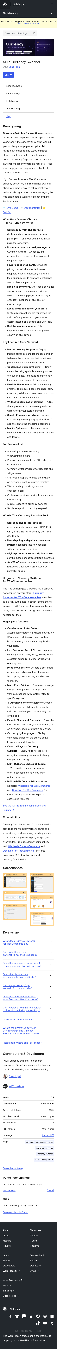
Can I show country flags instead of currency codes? (17, 987)
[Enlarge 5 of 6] (50, 899)
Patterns (34, 1245)
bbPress (9, 1290)
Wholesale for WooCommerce (34, 785)
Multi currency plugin (44, 1160)
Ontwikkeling (13, 108)
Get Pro (7, 212)
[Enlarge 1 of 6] (23, 876)
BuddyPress (11, 1295)
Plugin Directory (10, 13)
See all (50, 1190)
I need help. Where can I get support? (23, 1042)
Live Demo (12, 207)
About (6, 1230)
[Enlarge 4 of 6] (50, 876)
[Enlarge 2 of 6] (23, 894)
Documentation (32, 207)
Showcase (35, 1230)
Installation (12, 101)
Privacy (7, 1245)
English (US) (48, 1135)
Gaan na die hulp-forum (15, 1212)
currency (30, 1142)
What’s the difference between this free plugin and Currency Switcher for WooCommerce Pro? (21, 1031)
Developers (9, 1265)
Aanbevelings (13, 93)
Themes (34, 1235)
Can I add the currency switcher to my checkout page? (20, 953)
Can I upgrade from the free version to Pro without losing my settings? (22, 1009)
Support (7, 1260)
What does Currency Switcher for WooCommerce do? (19, 942)
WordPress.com (13, 1280)
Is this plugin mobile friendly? (18, 1019)
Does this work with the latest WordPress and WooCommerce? (20, 998)
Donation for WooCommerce (27, 790)
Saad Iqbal (14, 66)
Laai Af (8, 75)
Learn (6, 1255)
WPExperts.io (16, 1086)
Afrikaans (15, 1309)
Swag (34, 1270)
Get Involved (37, 1255)
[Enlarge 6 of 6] (50, 915)
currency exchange (44, 1148)
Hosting (7, 1240)
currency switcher (45, 1154)
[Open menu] (52, 4)
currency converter (44, 1142)
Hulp (8, 116)
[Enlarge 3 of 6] (23, 907)
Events (33, 1260)
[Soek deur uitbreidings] (34, 33)
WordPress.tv (11, 1270)
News (6, 1235)
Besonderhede (14, 85)
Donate (35, 1265)
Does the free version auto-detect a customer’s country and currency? (22, 964)
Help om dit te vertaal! (28, 23)
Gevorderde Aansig (13, 1168)
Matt (7, 1285)
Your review (9, 1190)
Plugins (33, 1240)
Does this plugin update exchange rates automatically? (19, 976)
